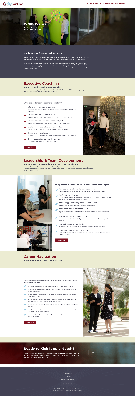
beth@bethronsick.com (67, 379)
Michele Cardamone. (60, 390)
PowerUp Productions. (77, 390)
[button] (30, 147)
